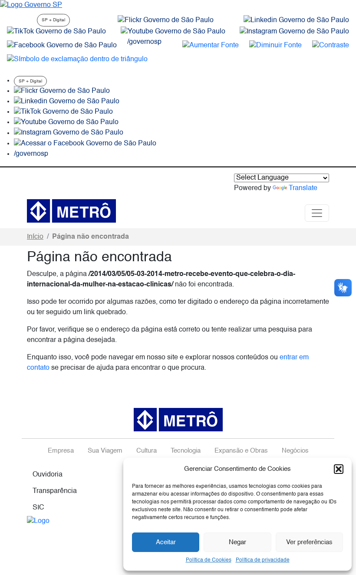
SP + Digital (53, 20)
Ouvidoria (48, 474)
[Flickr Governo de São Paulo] (62, 91)
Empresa (61, 450)
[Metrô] (71, 211)
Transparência (55, 491)
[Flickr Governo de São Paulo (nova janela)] (166, 20)
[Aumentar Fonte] (210, 45)
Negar (237, 542)
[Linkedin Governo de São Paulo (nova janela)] (296, 20)
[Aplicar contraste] (330, 45)
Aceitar (166, 542)
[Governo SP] (31, 5)
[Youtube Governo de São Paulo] (66, 122)
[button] (338, 469)
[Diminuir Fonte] (275, 45)
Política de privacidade (263, 560)
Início (35, 236)
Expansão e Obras (241, 450)
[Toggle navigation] (317, 213)
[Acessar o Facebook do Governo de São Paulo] (85, 143)
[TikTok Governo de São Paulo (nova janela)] (56, 31)
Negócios (295, 450)
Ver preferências (309, 542)
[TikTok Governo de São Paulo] (63, 111)
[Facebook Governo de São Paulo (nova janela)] (62, 45)
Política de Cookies (208, 560)
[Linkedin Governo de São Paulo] (66, 101)
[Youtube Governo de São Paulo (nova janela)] (173, 31)
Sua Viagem (105, 450)
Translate (303, 188)
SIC (38, 507)
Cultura (146, 450)
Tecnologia (186, 450)
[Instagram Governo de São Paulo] (294, 31)
